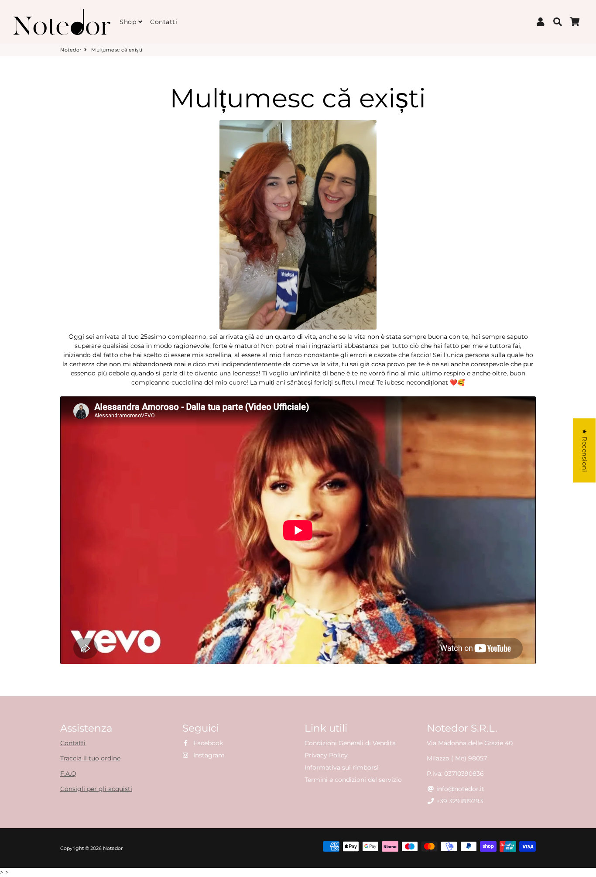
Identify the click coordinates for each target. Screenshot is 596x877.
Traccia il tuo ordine (90, 758)
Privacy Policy (326, 755)
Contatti (163, 22)
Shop (129, 22)
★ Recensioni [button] (585, 450)
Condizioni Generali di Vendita (350, 743)
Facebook (207, 743)
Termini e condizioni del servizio (353, 780)
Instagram (208, 755)
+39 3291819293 (459, 801)
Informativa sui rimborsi (342, 767)
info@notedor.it (459, 789)
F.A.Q (68, 773)
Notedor (71, 50)
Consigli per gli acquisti (96, 789)
